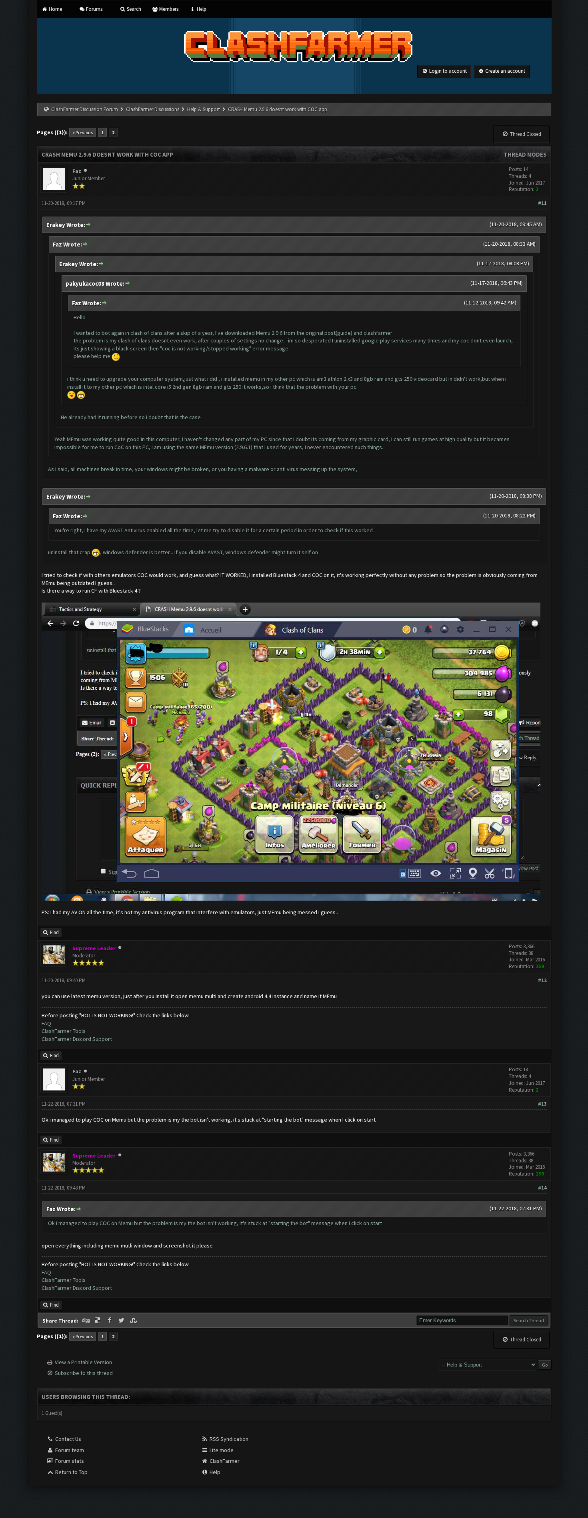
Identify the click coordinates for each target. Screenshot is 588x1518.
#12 (542, 980)
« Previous (82, 132)
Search (133, 9)
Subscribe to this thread (84, 1373)
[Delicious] (98, 1320)
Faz (76, 171)
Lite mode (221, 1450)
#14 (542, 1187)
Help (201, 9)
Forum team (69, 1450)
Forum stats (69, 1460)
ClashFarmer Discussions (153, 109)
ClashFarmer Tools (64, 1031)
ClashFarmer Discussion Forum (84, 109)
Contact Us (67, 1438)
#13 (542, 1103)
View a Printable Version (83, 1362)
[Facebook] (110, 1320)
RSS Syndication (228, 1438)
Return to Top (71, 1472)
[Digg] (87, 1320)
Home (55, 9)
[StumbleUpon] (134, 1320)
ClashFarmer (224, 1460)
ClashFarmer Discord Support (77, 1039)
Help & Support (203, 109)
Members (168, 9)
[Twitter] (122, 1320)
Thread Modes (525, 154)
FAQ (46, 1023)
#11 (542, 203)
